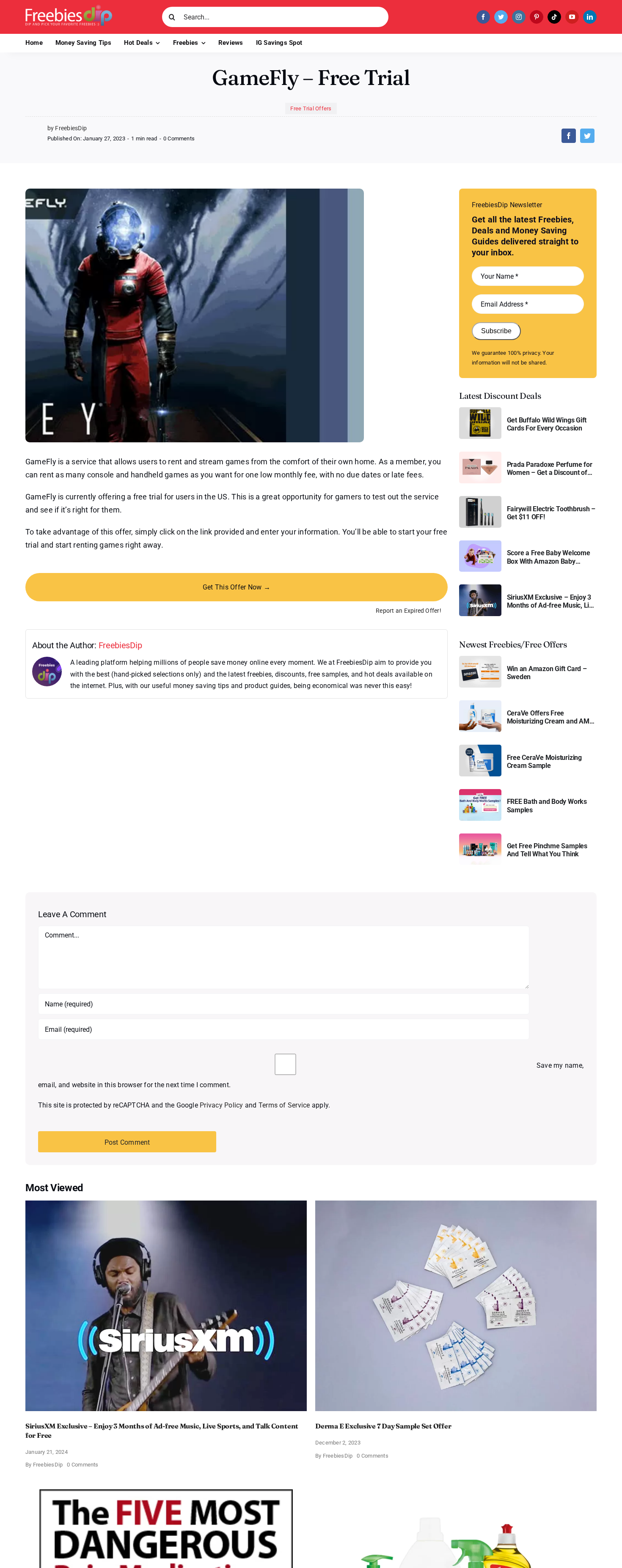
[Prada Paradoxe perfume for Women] (480, 455)
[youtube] (572, 17)
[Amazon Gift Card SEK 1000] (480, 659)
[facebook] (483, 17)
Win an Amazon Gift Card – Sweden (547, 673)
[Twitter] (587, 135)
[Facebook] (568, 135)
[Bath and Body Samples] (480, 792)
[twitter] (501, 17)
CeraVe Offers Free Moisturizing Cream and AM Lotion (548, 717)
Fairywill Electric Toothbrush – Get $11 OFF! (551, 513)
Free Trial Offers (310, 108)
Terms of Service (284, 1105)
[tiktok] (554, 17)
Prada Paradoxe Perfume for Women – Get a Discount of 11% (549, 469)
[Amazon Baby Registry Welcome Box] (480, 544)
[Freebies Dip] (68, 8)
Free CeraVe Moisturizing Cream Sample (544, 762)
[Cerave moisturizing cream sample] (480, 748)
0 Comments (179, 138)
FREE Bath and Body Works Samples (547, 806)
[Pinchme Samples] (480, 837)
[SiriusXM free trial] (480, 588)
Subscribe (496, 330)
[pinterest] (536, 17)
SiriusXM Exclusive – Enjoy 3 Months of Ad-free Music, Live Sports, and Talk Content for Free (551, 601)
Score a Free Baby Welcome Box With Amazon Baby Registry (548, 557)
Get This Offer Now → (236, 587)
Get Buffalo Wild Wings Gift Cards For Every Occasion (547, 424)
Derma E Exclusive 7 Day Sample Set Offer (383, 1426)
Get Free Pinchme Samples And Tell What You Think (547, 850)
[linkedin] (590, 17)
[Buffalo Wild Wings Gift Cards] (480, 410)
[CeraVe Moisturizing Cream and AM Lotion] (480, 703)
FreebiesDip (120, 645)
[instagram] (519, 17)
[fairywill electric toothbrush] (480, 499)
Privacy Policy (221, 1105)
